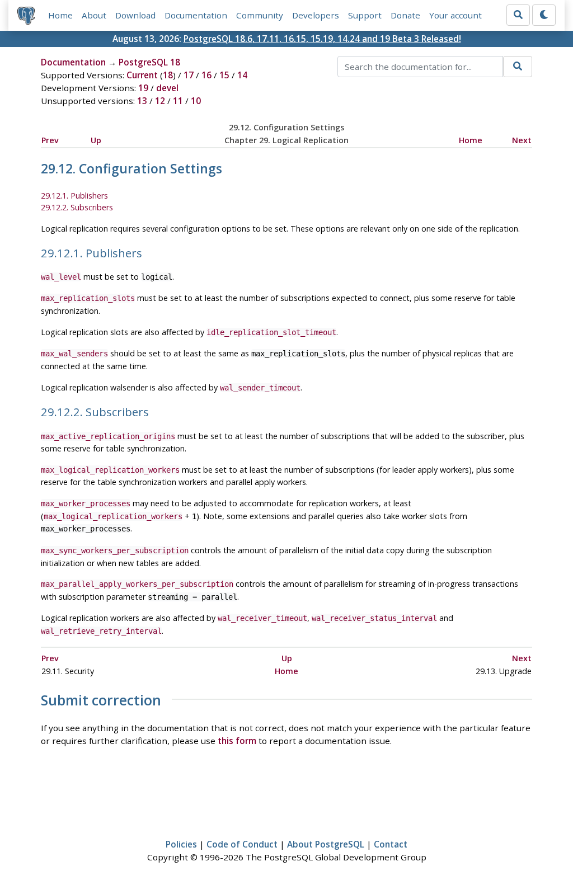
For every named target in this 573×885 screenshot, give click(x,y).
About (94, 15)
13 (142, 100)
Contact (390, 844)
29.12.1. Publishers (74, 195)
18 (168, 75)
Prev (50, 140)
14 (242, 75)
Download (135, 15)
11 (178, 100)
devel (167, 87)
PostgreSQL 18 (149, 62)
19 (143, 87)
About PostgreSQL (325, 844)
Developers (315, 15)
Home (60, 15)
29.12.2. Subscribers (77, 207)
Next (522, 140)
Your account (455, 15)
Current (142, 75)
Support (365, 15)
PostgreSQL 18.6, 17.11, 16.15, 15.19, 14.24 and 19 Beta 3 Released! (322, 38)
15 (224, 75)
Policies (181, 844)
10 (196, 100)
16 (206, 75)
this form (237, 740)
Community (259, 15)
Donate (405, 15)
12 (160, 100)
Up (96, 140)
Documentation (196, 15)
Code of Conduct (242, 844)
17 (189, 75)
